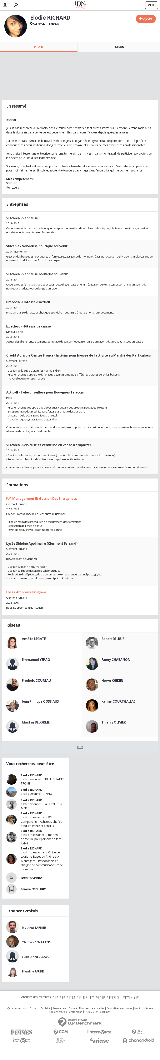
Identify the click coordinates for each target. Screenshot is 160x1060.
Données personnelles (91, 1008)
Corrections (75, 1011)
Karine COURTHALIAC (118, 701)
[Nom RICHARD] (11, 877)
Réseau (119, 47)
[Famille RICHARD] (11, 889)
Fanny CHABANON (115, 659)
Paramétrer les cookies (119, 1008)
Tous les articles (57, 1011)
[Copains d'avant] (21, 1040)
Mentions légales (143, 1008)
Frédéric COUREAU (36, 680)
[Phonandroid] (138, 1040)
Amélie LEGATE (34, 638)
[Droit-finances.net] (138, 1032)
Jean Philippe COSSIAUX (40, 701)
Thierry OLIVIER (113, 722)
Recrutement (59, 1008)
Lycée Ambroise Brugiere (26, 592)
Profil (38, 47)
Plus (80, 747)
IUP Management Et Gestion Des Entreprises (41, 498)
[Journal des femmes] (21, 1032)
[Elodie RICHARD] (15, 26)
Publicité (45, 1008)
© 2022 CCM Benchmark (97, 1011)
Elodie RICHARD (31, 775)
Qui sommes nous (17, 1008)
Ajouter (148, 18)
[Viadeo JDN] (60, 1040)
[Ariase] (99, 1040)
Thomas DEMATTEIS (36, 942)
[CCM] (60, 1032)
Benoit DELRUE (112, 638)
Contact (34, 1008)
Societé (73, 1008)
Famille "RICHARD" (33, 889)
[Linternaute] (99, 1032)
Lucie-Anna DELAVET (36, 957)
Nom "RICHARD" (32, 878)
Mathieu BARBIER (34, 927)
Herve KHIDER (112, 680)
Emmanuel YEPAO (36, 659)
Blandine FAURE (33, 971)
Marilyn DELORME (36, 722)
